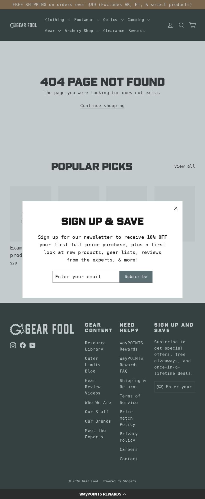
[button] (102, 494)
